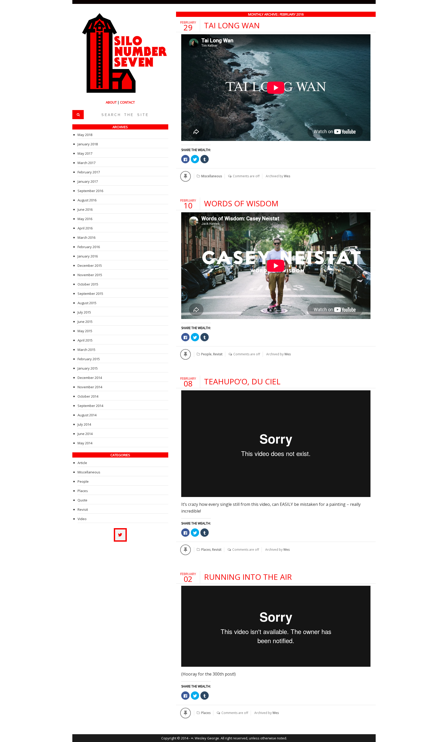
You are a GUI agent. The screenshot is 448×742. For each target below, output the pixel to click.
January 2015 (88, 368)
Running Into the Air (248, 576)
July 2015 (84, 312)
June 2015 (85, 321)
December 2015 (90, 265)
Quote (82, 500)
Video (82, 518)
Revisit (217, 354)
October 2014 (88, 396)
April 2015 (85, 340)
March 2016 (86, 237)
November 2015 (90, 275)
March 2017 (86, 162)
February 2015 (89, 359)
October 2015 (88, 284)
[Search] (78, 114)
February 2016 (89, 246)
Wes (287, 176)
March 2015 (86, 349)
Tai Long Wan (232, 25)
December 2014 (90, 377)
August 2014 (87, 415)
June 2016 (85, 209)
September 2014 (90, 405)
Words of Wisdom (241, 203)
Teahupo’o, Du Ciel (242, 381)
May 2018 (85, 134)
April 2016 (85, 228)
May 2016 (85, 218)
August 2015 (87, 303)
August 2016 (87, 200)
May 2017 (85, 153)
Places (206, 549)
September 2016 (90, 190)
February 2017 (89, 172)
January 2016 (88, 256)
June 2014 (85, 433)
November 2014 (90, 387)
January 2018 (88, 144)
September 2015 (90, 293)
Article (82, 462)
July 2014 (84, 424)
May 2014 (85, 443)
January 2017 (88, 181)
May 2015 (85, 331)
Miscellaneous (211, 176)
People (206, 354)
